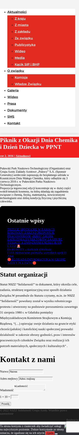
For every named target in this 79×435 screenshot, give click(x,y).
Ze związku (24, 38)
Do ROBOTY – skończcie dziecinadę (29, 249)
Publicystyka (25, 45)
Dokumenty (17, 110)
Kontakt (13, 123)
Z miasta (21, 25)
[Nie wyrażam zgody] (56, 433)
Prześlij (5, 404)
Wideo (20, 51)
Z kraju (20, 18)
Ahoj (10, 256)
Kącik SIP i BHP (27, 64)
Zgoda (50, 433)
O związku (15, 71)
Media (20, 58)
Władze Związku (28, 84)
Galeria (13, 90)
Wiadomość (7, 390)
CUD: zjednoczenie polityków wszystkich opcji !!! (36, 252)
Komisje (21, 77)
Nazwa (4, 371)
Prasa (11, 103)
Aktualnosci (22, 155)
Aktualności (17, 12)
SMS (10, 116)
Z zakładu (22, 31)
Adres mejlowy (9, 378)
